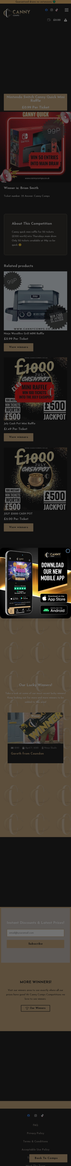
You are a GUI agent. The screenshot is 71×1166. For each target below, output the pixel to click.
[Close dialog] (68, 550)
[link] (53, 598)
